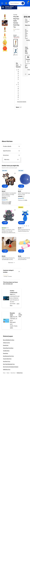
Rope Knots (5, 345)
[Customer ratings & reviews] (19, 271)
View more (10, 262)
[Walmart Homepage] (6, 3)
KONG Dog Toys (6, 369)
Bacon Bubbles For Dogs (8, 340)
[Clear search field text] (20, 3)
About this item (7, 141)
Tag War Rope (6, 350)
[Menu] (2, 3)
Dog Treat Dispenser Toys (9, 364)
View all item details (21, 101)
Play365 (15, 14)
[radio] (15, 43)
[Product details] (19, 146)
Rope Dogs (5, 353)
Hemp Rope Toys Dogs (8, 348)
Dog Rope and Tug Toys (8, 356)
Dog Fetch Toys (6, 361)
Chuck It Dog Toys (7, 358)
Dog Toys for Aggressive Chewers (10, 366)
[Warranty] (18, 159)
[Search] (23, 3)
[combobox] (17, 3)
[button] (17, 65)
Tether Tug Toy (6, 342)
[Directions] (19, 155)
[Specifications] (19, 151)
